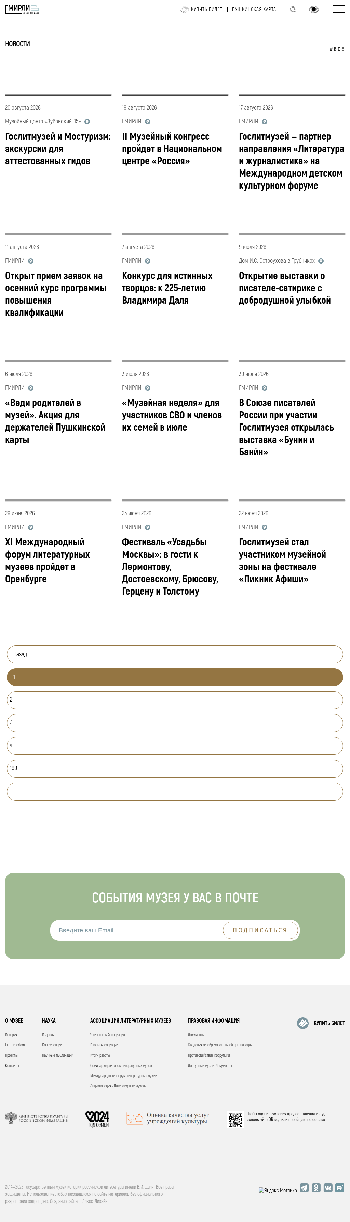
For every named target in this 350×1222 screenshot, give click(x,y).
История (11, 1035)
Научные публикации (57, 1055)
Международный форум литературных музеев (124, 1076)
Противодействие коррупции (209, 1055)
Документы (196, 1035)
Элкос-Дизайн (94, 1201)
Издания (48, 1035)
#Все (337, 49)
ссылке (318, 1119)
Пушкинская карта (254, 9)
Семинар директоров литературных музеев (121, 1065)
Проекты (11, 1055)
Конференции (52, 1045)
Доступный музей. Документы (210, 1065)
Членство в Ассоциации (107, 1035)
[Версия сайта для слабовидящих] (314, 9)
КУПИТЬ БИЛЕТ (329, 1023)
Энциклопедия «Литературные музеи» (118, 1086)
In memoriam (15, 1045)
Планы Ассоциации (104, 1045)
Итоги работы (100, 1055)
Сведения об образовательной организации (220, 1045)
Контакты (12, 1065)
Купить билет (207, 9)
